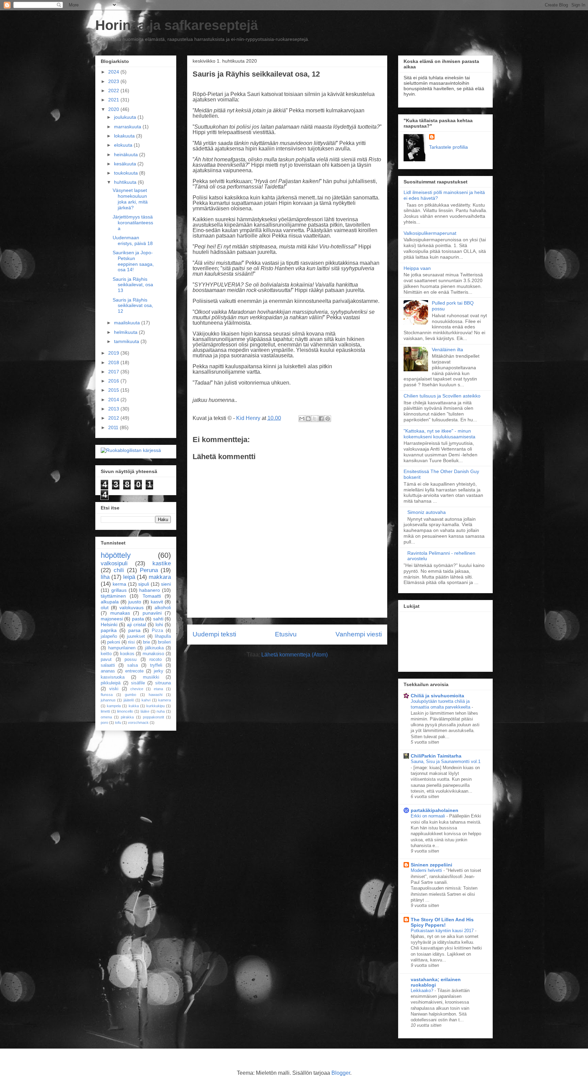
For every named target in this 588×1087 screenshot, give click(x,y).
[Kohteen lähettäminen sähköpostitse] (301, 418)
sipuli (143, 584)
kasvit (157, 601)
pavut (106, 659)
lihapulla (163, 636)
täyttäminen (113, 596)
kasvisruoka (113, 677)
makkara (160, 577)
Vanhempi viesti (359, 634)
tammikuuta (127, 341)
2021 (114, 99)
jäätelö (129, 700)
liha (105, 577)
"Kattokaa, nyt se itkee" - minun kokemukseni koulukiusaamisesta (439, 433)
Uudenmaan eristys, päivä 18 (133, 240)
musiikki (151, 677)
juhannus (108, 700)
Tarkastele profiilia (448, 147)
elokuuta (124, 145)
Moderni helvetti (427, 870)
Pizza (157, 630)
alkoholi (162, 607)
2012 (114, 418)
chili (119, 570)
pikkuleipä (110, 683)
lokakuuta (125, 136)
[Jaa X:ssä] (314, 418)
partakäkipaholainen (434, 810)
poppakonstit (153, 717)
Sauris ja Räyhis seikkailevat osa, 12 (133, 305)
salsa (132, 665)
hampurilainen (121, 648)
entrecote (134, 671)
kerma (119, 584)
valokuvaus (131, 607)
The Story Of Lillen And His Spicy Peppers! (442, 922)
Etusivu (286, 634)
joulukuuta (125, 117)
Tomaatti (152, 596)
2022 (114, 90)
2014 (114, 399)
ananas (108, 671)
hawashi (155, 695)
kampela (114, 706)
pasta (138, 618)
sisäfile (138, 683)
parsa (134, 630)
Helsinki (109, 624)
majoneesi (112, 618)
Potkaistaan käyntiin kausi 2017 (443, 930)
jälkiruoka (154, 648)
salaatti (108, 665)
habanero (149, 590)
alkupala (110, 601)
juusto (134, 601)
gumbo (130, 695)
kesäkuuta (125, 163)
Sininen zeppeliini (431, 864)
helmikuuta (126, 332)
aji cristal (136, 624)
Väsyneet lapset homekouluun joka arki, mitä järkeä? (130, 199)
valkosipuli (114, 563)
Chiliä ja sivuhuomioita (437, 695)
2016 (114, 381)
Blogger (340, 1073)
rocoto (155, 659)
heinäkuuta (126, 154)
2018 (114, 362)
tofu (118, 722)
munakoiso (153, 653)
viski (113, 688)
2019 (114, 353)
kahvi (146, 700)
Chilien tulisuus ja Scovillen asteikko (442, 396)
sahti (158, 618)
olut (105, 607)
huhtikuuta (126, 182)
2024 (114, 72)
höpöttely (116, 555)
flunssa (107, 695)
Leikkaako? (423, 990)
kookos (127, 653)
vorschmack (138, 722)
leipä (129, 577)
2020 (114, 109)
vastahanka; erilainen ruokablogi (436, 982)
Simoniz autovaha (426, 512)
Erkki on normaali (428, 815)
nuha (161, 711)
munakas (120, 613)
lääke (145, 711)
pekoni (113, 642)
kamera (164, 700)
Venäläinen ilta (447, 349)
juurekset (136, 636)
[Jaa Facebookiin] (321, 418)
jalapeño (109, 636)
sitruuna (163, 683)
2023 (114, 81)
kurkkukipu (155, 706)
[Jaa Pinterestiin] (327, 418)
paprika (109, 630)
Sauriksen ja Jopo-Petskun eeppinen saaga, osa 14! (133, 261)
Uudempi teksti (214, 634)
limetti (105, 711)
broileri (164, 642)
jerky (158, 671)
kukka (134, 706)
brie (146, 642)
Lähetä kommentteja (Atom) (294, 655)
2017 (114, 371)
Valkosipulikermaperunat (430, 233)
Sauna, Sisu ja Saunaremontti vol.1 (445, 761)
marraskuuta (128, 126)
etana (158, 689)
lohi (159, 624)
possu (130, 659)
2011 (114, 427)
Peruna (149, 570)
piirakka (127, 717)
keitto (106, 653)
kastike (161, 563)
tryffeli (156, 665)
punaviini (152, 613)
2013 (114, 408)
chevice (136, 689)
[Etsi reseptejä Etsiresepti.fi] (131, 450)
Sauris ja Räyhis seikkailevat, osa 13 (133, 284)
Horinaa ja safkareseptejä (176, 25)
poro (104, 722)
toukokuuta (126, 173)
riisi (131, 642)
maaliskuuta (127, 322)
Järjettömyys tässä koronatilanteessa (133, 222)
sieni (166, 584)
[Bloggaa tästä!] (308, 418)
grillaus (119, 590)
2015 (114, 390)
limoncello (125, 711)
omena (106, 717)
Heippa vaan (417, 268)
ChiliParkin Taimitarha (436, 756)
